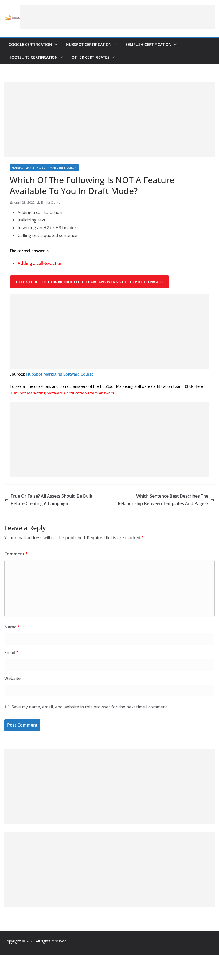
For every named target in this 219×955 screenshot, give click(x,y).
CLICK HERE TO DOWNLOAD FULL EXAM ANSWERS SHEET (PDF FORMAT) (89, 281)
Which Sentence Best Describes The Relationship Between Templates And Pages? (163, 500)
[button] (54, 44)
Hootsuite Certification (33, 57)
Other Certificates (91, 57)
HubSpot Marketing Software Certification (44, 168)
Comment (16, 554)
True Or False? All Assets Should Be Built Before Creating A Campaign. (51, 500)
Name (12, 627)
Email (11, 652)
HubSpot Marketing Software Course (59, 374)
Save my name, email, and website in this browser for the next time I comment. (89, 707)
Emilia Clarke (50, 202)
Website (12, 678)
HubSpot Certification (89, 44)
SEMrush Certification (148, 44)
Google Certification (30, 44)
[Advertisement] (117, 17)
